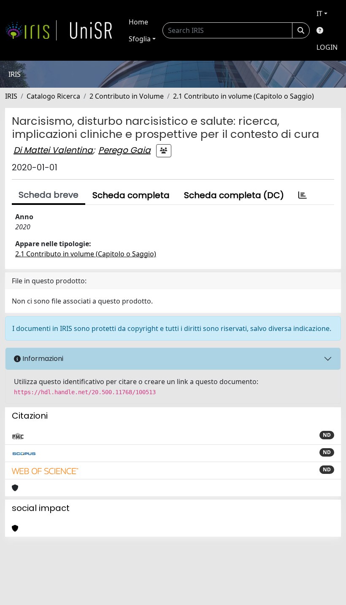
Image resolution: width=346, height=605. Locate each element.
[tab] (302, 195)
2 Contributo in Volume (126, 96)
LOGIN (327, 47)
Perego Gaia (124, 150)
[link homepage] (31, 30)
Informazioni (42, 358)
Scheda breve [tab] (48, 195)
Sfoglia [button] (140, 38)
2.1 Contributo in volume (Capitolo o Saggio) (243, 96)
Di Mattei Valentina (53, 150)
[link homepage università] (91, 30)
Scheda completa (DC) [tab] (234, 195)
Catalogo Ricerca (53, 96)
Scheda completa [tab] (131, 195)
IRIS (11, 96)
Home (138, 22)
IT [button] (319, 13)
